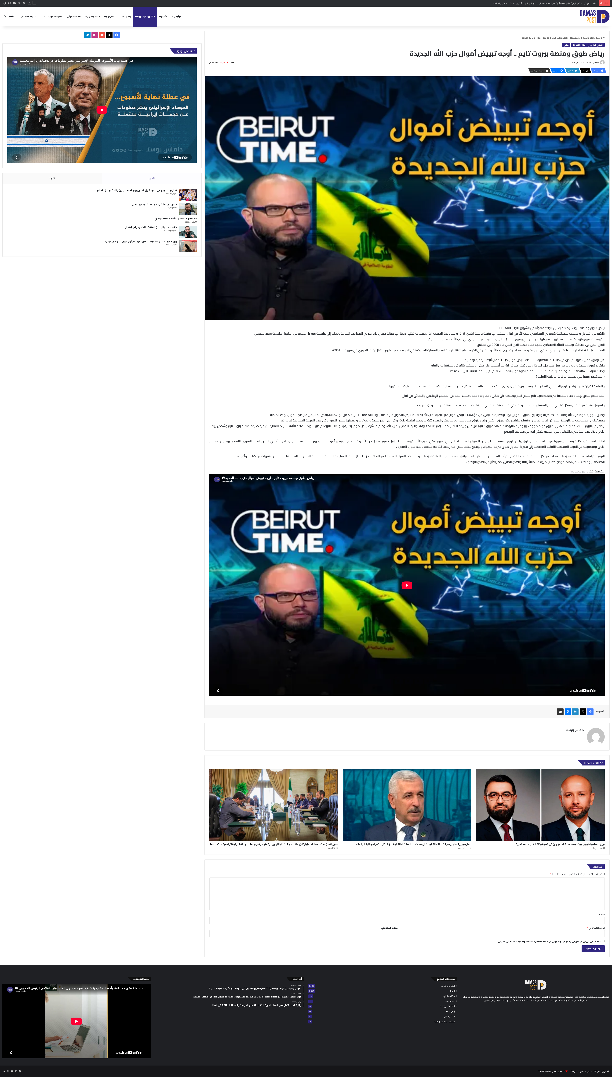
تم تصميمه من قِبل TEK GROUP (551, 1071)
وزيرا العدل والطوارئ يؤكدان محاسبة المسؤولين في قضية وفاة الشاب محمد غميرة (560, 844)
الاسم (601, 914)
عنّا (12, 16)
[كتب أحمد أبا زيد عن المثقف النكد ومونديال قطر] (188, 232)
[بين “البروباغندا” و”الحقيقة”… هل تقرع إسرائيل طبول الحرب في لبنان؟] (188, 246)
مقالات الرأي (74, 16)
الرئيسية (176, 16)
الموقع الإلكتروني (390, 928)
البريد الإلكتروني (596, 928)
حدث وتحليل (93, 16)
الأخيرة (52, 178)
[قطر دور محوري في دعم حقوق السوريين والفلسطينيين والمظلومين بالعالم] (188, 195)
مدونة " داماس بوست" (444, 1021)
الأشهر (152, 178)
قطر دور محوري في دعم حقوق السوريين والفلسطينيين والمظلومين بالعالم (137, 190)
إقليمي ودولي (596, 45)
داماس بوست (592, 63)
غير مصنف (450, 1001)
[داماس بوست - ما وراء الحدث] (594, 16)
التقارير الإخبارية (146, 16)
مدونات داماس (28, 16)
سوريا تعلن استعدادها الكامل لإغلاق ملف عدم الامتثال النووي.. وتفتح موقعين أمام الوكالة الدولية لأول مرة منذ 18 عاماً (274, 844)
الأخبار (164, 16)
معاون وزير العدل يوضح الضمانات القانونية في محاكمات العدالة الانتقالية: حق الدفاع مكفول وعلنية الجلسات (413, 844)
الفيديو (110, 16)
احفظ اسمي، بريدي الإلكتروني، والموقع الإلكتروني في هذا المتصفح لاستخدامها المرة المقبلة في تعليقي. (549, 941)
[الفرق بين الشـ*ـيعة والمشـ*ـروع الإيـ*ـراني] (188, 209)
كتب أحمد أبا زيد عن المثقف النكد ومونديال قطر (151, 227)
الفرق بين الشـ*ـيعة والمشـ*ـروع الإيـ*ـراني (154, 204)
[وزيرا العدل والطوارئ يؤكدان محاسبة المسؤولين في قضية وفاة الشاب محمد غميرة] (540, 805)
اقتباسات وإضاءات (52, 16)
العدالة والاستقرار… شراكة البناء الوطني (176, 219)
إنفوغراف (126, 16)
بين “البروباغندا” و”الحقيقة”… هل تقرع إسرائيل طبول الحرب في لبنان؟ (141, 241)
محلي (566, 45)
